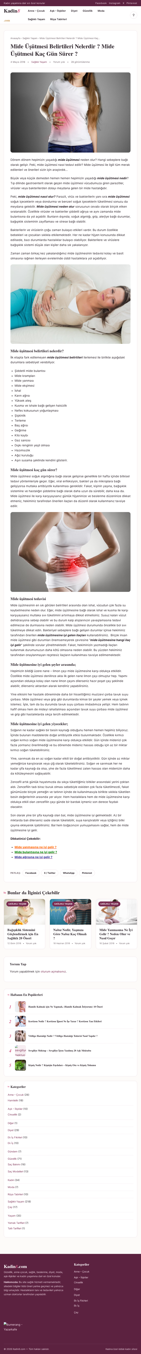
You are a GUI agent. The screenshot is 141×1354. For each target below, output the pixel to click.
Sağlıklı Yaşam (36, 19)
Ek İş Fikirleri (15, 1137)
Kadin (12, 15)
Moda (101, 10)
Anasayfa (15, 38)
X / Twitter (49, 873)
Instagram (114, 3)
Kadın (11, 1180)
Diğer (11, 1123)
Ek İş (10, 1143)
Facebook (101, 3)
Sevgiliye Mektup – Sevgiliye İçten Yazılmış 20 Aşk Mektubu (59, 1050)
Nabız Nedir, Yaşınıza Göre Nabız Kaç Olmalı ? (69, 933)
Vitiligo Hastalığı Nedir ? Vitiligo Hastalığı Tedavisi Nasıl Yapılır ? (62, 1036)
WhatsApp (68, 873)
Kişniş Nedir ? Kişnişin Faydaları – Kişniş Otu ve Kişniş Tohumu (62, 1065)
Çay (10, 1207)
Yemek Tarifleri (16, 1222)
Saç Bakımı (14, 1164)
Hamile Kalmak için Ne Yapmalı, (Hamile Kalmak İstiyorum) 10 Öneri (65, 1006)
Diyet (74, 10)
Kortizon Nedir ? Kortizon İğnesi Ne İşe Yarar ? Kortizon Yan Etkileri (65, 1021)
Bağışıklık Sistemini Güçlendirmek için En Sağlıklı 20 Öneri (22, 933)
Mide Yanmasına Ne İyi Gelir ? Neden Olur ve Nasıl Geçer (116, 933)
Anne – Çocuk (36, 10)
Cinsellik (12, 1114)
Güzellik (88, 10)
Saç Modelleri (15, 1171)
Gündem (13, 1151)
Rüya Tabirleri (58, 19)
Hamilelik (13, 1100)
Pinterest (132, 3)
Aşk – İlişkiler (58, 10)
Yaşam (12, 1215)
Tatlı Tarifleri (14, 1228)
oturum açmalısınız (53, 971)
